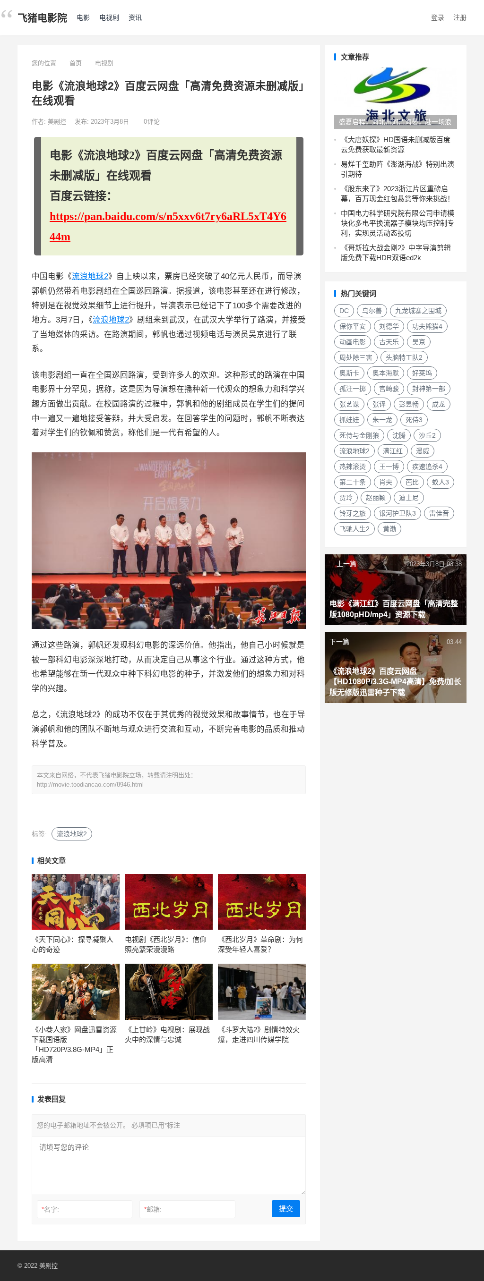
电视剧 (109, 17)
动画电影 (352, 342)
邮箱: (153, 1209)
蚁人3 (440, 482)
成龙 (438, 404)
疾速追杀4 (427, 466)
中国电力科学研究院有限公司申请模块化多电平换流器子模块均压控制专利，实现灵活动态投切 (397, 223)
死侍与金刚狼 (359, 435)
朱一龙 (382, 420)
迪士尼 (409, 497)
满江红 (393, 451)
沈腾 (399, 435)
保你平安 (352, 326)
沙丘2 (427, 435)
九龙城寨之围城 (418, 310)
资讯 (135, 17)
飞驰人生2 (354, 529)
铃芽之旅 (352, 513)
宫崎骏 (389, 388)
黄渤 (389, 529)
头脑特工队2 (404, 357)
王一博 (389, 466)
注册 (460, 17)
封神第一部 (428, 388)
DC (344, 310)
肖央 (385, 482)
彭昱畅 (409, 404)
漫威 (422, 451)
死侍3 (414, 420)
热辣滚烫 (352, 466)
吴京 (418, 342)
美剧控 (58, 121)
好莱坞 (422, 373)
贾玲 (346, 497)
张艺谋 (349, 404)
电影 (83, 17)
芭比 (412, 482)
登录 (437, 17)
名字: (50, 1209)
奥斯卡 (349, 373)
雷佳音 (439, 513)
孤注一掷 (352, 388)
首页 (75, 63)
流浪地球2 (90, 276)
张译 (379, 404)
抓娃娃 (349, 420)
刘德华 (389, 326)
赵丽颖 (376, 497)
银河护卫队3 (397, 513)
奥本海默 (385, 373)
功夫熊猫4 (427, 326)
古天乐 (389, 342)
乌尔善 (372, 310)
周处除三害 (355, 357)
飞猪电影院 (42, 17)
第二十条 (352, 482)
